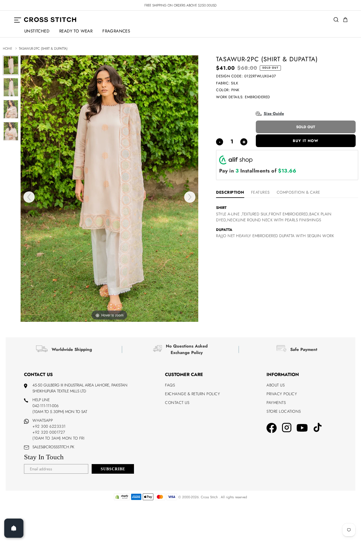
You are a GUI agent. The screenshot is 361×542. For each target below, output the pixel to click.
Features (260, 192)
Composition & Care (298, 192)
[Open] (13, 528)
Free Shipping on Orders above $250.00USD (180, 5)
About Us (276, 385)
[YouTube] (302, 428)
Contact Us (177, 402)
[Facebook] (272, 429)
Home (7, 48)
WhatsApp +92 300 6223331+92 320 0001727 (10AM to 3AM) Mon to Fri (58, 429)
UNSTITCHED (36, 31)
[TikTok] (317, 428)
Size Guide (274, 113)
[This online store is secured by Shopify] (122, 499)
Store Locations (284, 411)
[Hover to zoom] (109, 188)
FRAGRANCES (116, 31)
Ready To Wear (76, 31)
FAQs (170, 385)
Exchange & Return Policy (192, 394)
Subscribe (113, 469)
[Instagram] (286, 428)
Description (230, 192)
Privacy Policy (282, 394)
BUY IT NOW (305, 140)
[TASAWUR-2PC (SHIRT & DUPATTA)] (11, 65)
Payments (276, 402)
